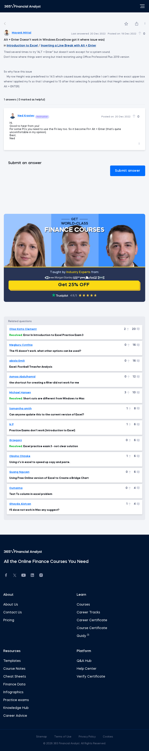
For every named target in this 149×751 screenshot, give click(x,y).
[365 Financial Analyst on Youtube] (23, 576)
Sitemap (42, 737)
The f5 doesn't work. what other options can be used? (45, 351)
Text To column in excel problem (30, 494)
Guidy (82, 636)
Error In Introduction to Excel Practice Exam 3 (46, 335)
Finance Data (14, 684)
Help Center (86, 668)
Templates (12, 661)
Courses (83, 604)
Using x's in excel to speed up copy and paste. (39, 462)
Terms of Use (63, 737)
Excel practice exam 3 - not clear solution (43, 446)
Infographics (13, 692)
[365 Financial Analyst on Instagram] (41, 576)
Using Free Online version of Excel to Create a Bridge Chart (49, 478)
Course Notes (14, 668)
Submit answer (127, 170)
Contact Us (12, 612)
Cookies (108, 737)
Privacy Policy (87, 737)
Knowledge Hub (16, 708)
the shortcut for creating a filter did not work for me (44, 383)
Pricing (8, 620)
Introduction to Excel (22, 45)
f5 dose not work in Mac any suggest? (34, 510)
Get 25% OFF (74, 285)
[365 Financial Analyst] (22, 6)
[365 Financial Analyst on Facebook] (6, 576)
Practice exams (16, 700)
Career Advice (15, 715)
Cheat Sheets (14, 676)
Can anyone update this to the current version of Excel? (46, 414)
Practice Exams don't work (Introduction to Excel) (42, 430)
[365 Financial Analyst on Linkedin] (32, 576)
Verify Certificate (91, 676)
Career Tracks (88, 612)
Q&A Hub (84, 661)
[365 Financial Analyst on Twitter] (15, 576)
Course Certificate (92, 628)
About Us (10, 604)
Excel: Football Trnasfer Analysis (30, 367)
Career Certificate (92, 620)
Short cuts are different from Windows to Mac (46, 398)
